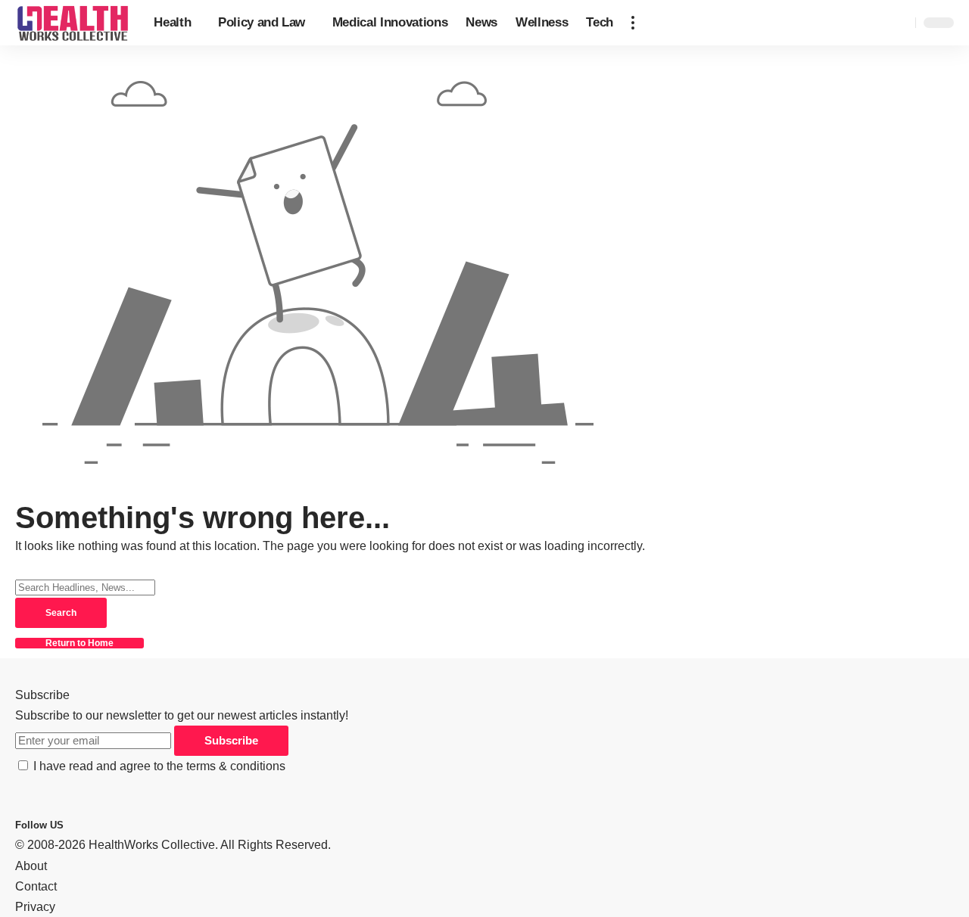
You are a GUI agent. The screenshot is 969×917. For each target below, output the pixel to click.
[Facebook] (71, 824)
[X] (80, 824)
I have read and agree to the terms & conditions (159, 766)
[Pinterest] (89, 824)
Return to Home (79, 643)
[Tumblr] (98, 824)
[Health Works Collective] (72, 22)
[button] (632, 22)
